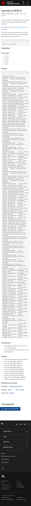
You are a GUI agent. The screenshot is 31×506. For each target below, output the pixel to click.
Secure (10, 389)
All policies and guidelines (7, 499)
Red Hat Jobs (4, 462)
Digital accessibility (21, 499)
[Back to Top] (29, 503)
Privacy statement (5, 497)
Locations (19, 483)
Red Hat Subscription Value (8, 456)
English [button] (3, 16)
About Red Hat (5, 459)
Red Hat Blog (20, 485)
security (21, 389)
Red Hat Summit (5, 489)
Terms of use (19, 497)
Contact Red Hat (5, 485)
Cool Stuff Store (20, 487)
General (12, 393)
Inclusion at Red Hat (6, 487)
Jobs (18, 481)
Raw (28, 40)
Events (2, 483)
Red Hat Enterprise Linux (16, 386)
